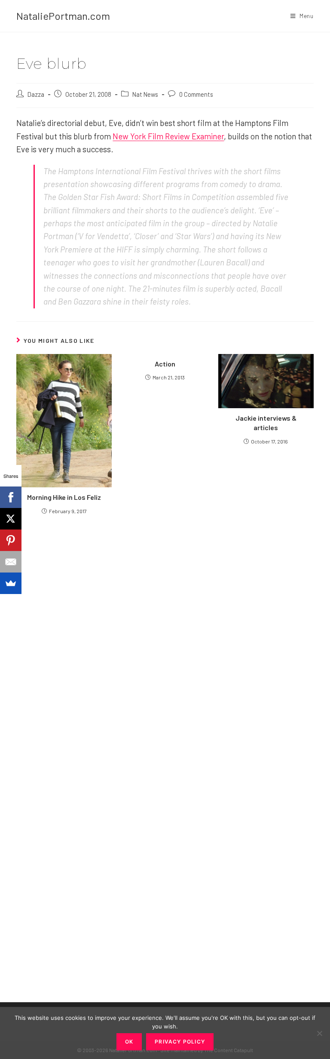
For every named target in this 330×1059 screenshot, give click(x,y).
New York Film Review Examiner (168, 136)
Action (165, 364)
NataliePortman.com (63, 15)
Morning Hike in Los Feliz (64, 497)
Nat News (145, 94)
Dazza (36, 94)
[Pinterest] (10, 540)
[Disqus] (164, 839)
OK (129, 1041)
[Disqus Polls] (165, 624)
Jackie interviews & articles (265, 422)
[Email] (10, 562)
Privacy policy (180, 1041)
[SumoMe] (10, 583)
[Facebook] (10, 497)
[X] (10, 519)
